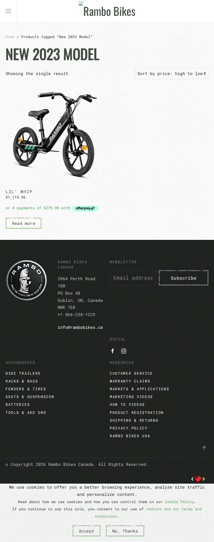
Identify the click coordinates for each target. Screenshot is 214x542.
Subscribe (183, 278)
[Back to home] (107, 11)
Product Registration (137, 412)
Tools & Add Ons (26, 412)
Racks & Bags (22, 381)
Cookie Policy (179, 501)
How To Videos (127, 404)
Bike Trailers (23, 373)
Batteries (18, 404)
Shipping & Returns (134, 420)
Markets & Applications (139, 388)
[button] (8, 11)
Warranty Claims (130, 381)
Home (10, 36)
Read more (23, 223)
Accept (86, 531)
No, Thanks (125, 531)
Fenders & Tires (26, 388)
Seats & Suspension (30, 396)
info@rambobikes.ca (80, 327)
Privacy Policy (129, 428)
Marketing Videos (131, 396)
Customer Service (131, 373)
